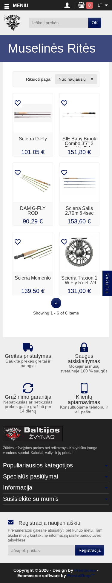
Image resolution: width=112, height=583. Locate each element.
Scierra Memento (33, 277)
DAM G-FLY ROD (33, 211)
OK (95, 22)
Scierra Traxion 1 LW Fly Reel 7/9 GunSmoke (79, 282)
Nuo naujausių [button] (72, 79)
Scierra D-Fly (33, 138)
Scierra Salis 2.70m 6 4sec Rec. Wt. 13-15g (79, 213)
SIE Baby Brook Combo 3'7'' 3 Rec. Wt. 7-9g (79, 143)
